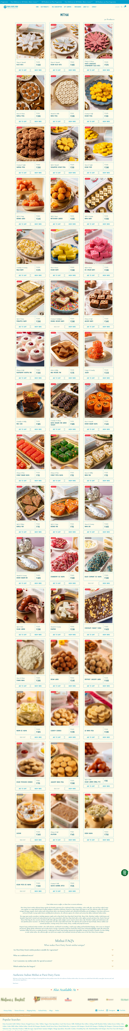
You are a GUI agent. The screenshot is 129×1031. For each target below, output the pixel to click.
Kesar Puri (89, 166)
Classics (23, 1024)
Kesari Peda (89, 115)
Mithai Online (23, 1026)
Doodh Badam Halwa (91, 423)
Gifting (91, 1024)
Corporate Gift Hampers (77, 1026)
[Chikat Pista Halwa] (64, 451)
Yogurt (47, 1024)
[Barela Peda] (30, 92)
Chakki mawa (21, 679)
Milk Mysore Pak (56, 371)
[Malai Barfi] (30, 246)
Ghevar (19, 833)
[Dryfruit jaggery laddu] (98, 657)
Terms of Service (19, 1010)
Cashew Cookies (56, 731)
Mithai (18, 1024)
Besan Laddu (55, 679)
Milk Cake (21, 423)
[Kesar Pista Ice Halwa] (30, 862)
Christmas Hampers (118, 1026)
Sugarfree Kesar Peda (58, 166)
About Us (86, 7)
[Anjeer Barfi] (98, 298)
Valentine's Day (7, 1029)
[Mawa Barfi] (98, 195)
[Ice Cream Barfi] (98, 246)
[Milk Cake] (30, 400)
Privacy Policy (8, 1010)
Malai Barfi (22, 269)
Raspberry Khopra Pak (24, 371)
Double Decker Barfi (57, 320)
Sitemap (21, 1015)
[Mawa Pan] (98, 451)
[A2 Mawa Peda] (98, 708)
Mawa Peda (55, 115)
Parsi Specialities (54, 1024)
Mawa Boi (89, 525)
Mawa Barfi (89, 217)
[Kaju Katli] (30, 41)
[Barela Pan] (30, 503)
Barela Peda (21, 115)
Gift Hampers (67, 7)
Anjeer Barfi (89, 320)
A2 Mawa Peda (89, 731)
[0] (124, 7)
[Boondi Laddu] (30, 195)
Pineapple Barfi (22, 320)
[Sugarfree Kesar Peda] (64, 144)
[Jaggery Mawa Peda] (64, 759)
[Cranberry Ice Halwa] (64, 554)
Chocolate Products (18, 1029)
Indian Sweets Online (114, 1024)
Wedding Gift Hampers (105, 1026)
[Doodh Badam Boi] (30, 554)
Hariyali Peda (21, 166)
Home (37, 7)
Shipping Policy (31, 1010)
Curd (61, 1024)
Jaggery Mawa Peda (57, 782)
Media (57, 1010)
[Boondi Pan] (64, 503)
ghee (103, 978)
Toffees (42, 1024)
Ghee (37, 1024)
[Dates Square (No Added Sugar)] (64, 400)
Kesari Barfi (55, 269)
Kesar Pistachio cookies (24, 782)
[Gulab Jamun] (30, 605)
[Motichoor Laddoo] (64, 195)
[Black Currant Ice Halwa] (98, 554)
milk (96, 978)
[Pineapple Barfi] (30, 298)
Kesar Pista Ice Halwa (24, 885)
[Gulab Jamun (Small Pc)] (98, 759)
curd (110, 978)
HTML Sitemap (27, 1015)
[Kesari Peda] (98, 92)
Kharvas (56, 628)
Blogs (51, 1010)
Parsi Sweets (67, 1024)
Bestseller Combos (70, 1029)
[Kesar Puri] (98, 144)
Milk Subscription (57, 7)
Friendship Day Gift (82, 1029)
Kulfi (14, 1024)
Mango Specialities (58, 1029)
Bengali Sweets (30, 1024)
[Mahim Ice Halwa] (30, 708)
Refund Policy (43, 1010)
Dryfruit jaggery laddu (93, 679)
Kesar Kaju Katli (56, 63)
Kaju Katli (21, 63)
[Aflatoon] (64, 811)
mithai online (74, 978)
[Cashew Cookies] (64, 708)
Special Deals (38, 1029)
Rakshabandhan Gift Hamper (97, 1029)
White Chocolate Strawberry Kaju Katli (92, 63)
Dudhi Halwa (88, 833)
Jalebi (90, 371)
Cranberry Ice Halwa (57, 577)
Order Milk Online (12, 1026)
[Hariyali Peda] (30, 144)
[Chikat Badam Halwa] (30, 451)
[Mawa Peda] (64, 92)
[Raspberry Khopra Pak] (30, 349)
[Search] (121, 7)
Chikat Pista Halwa (57, 474)
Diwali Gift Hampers (91, 1026)
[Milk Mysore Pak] (64, 349)
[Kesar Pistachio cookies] (30, 759)
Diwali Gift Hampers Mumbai (37, 1026)
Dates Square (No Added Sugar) (59, 423)
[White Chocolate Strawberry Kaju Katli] (98, 41)
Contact (94, 7)
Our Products (45, 7)
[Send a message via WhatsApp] (126, 1025)
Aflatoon (54, 833)
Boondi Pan (54, 525)
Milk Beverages (29, 1029)
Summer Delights (48, 1029)
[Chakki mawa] (30, 657)
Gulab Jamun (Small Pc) (92, 781)
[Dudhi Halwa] (98, 811)
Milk (73, 1024)
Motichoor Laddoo (57, 217)
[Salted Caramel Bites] (64, 862)
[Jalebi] (98, 349)
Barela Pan (20, 525)
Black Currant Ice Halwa (93, 577)
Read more (15, 983)
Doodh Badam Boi (22, 577)
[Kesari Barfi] (64, 246)
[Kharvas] (64, 605)
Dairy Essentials (7, 1024)
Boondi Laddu (21, 217)
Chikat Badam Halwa (23, 474)
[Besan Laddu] (64, 657)
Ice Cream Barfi (90, 269)
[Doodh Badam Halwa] (98, 400)
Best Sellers (85, 1024)
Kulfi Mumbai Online (100, 1024)
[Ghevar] (30, 811)
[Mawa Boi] (98, 503)
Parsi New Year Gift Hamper (115, 1029)
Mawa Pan (89, 474)
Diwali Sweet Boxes (52, 1026)
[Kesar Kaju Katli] (64, 41)
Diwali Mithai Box (64, 1026)
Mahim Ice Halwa (22, 731)
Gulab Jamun (21, 628)
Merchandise (78, 7)
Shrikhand (78, 1024)
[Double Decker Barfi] (64, 298)
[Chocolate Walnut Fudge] (98, 605)
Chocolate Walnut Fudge (93, 628)
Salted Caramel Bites (57, 885)
